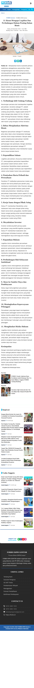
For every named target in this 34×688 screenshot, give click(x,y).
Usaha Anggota (4, 485)
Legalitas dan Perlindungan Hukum (11, 367)
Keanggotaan (16, 9)
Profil (4, 9)
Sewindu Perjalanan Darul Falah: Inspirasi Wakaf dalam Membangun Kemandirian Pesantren (11, 460)
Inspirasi (3, 420)
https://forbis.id (10, 615)
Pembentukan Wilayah (11, 585)
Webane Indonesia (23, 628)
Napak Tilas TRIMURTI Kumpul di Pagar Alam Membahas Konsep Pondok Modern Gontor (12, 450)
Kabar (9, 9)
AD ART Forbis (8, 582)
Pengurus (24, 9)
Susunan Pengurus (9, 579)
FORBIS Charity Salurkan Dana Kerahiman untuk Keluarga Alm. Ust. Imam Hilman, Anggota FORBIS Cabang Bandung (21, 379)
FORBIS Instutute (10, 17)
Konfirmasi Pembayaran (11, 594)
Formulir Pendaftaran (10, 591)
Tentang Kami (8, 577)
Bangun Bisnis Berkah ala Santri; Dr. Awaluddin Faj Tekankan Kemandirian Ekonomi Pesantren (12, 416)
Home (2, 13)
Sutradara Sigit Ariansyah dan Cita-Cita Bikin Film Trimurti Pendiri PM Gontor (21, 391)
